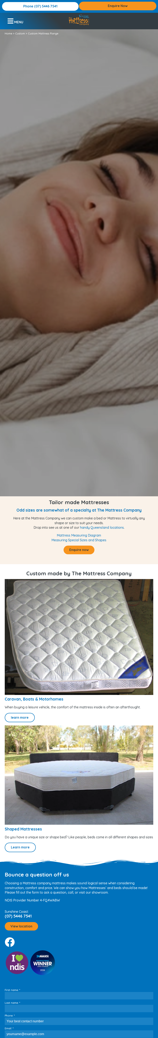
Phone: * (10, 1015)
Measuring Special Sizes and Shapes (78, 540)
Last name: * (12, 1002)
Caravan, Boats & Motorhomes (34, 699)
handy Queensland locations (102, 527)
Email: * (9, 1028)
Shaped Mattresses (23, 829)
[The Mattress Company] (79, 20)
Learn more (20, 847)
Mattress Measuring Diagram (79, 535)
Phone (40, 6)
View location (21, 926)
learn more (20, 717)
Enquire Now (118, 6)
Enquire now (79, 550)
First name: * (12, 990)
